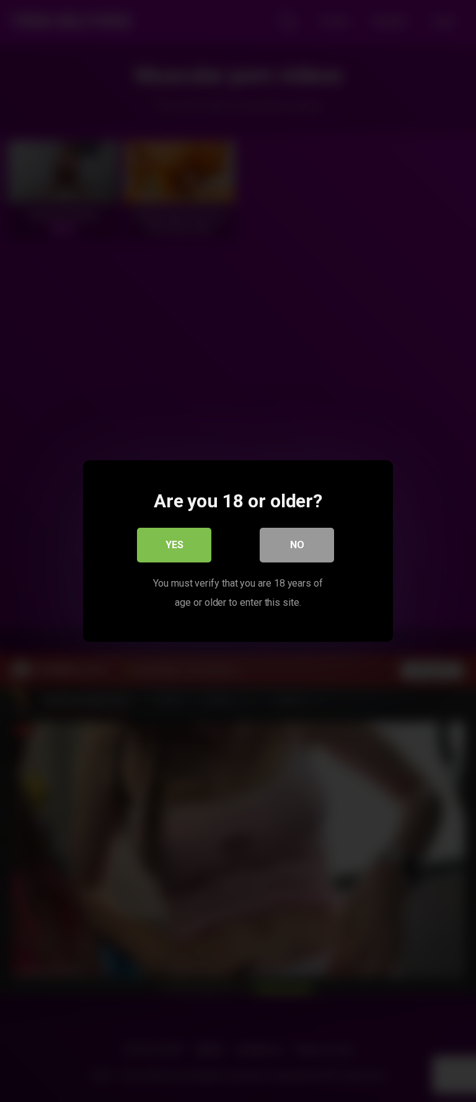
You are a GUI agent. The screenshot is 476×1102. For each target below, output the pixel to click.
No (297, 545)
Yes (174, 545)
